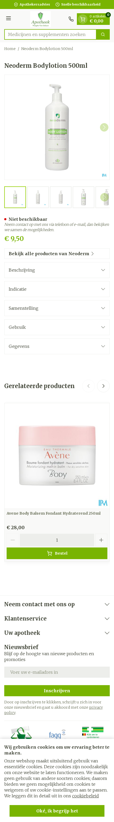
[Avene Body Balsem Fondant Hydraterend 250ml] (57, 455)
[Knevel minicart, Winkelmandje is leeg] (82, 19)
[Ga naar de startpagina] (40, 19)
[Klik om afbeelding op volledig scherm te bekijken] (57, 127)
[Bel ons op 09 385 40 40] (71, 19)
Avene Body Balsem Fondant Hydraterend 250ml (53, 513)
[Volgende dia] (103, 386)
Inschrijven (57, 690)
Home (10, 48)
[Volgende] (104, 127)
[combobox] (50, 34)
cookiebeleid (85, 795)
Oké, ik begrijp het (57, 811)
